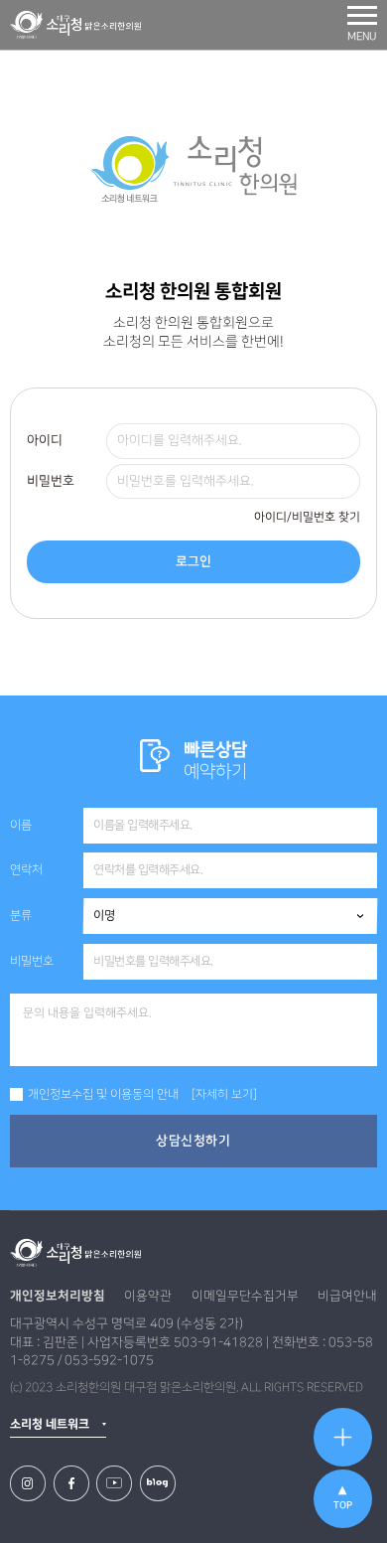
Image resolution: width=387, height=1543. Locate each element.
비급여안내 (347, 1296)
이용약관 (148, 1296)
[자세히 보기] (224, 1094)
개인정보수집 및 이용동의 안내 (103, 1094)
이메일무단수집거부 (245, 1296)
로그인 (193, 561)
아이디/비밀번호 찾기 (307, 517)
